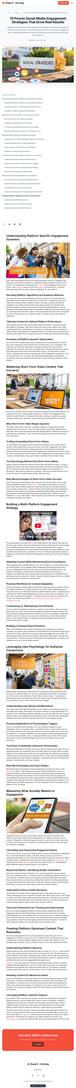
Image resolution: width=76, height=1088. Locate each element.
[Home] (9, 13)
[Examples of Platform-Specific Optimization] (5, 338)
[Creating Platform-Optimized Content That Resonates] (5, 927)
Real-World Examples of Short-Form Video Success (22, 131)
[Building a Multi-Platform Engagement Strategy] (5, 503)
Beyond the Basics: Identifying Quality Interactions (22, 184)
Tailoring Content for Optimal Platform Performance (22, 107)
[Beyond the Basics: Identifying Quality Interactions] (5, 869)
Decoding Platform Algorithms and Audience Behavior (23, 103)
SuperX (25, 1014)
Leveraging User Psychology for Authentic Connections (22, 155)
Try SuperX (38, 1044)
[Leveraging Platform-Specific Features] (5, 994)
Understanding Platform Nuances (16, 200)
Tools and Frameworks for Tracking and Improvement (23, 192)
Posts (17, 12)
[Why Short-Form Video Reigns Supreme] (5, 423)
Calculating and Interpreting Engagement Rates (21, 180)
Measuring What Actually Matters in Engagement (19, 175)
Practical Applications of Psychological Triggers (21, 163)
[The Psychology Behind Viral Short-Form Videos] (5, 460)
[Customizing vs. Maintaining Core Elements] (5, 605)
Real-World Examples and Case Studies (18, 171)
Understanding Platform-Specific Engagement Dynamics (22, 99)
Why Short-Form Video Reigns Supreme (18, 119)
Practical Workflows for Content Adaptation (19, 143)
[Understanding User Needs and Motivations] (5, 705)
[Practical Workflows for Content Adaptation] (5, 583)
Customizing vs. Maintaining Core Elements (20, 147)
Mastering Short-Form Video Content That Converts (20, 115)
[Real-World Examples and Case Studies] (5, 765)
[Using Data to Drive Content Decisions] (5, 889)
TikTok (41, 285)
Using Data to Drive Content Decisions (18, 188)
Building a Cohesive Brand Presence (17, 151)
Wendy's (9, 771)
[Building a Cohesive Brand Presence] (5, 625)
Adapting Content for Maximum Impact (18, 204)
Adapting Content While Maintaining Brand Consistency (24, 139)
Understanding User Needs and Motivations (20, 159)
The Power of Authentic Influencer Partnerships (21, 167)
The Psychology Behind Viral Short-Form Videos (21, 127)
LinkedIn (9, 963)
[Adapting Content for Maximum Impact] (5, 974)
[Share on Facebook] (15, 224)
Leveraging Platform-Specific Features (18, 208)
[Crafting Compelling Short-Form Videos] (5, 441)
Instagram (19, 287)
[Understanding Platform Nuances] (5, 947)
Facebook (41, 287)
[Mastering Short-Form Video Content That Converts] (5, 365)
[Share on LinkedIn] (20, 224)
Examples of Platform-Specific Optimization (19, 111)
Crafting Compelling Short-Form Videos (18, 123)
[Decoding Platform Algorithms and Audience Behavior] (5, 294)
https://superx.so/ (12, 1019)
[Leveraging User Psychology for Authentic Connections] (5, 645)
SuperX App (63, 3)
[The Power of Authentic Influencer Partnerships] (5, 745)
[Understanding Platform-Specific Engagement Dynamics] (5, 234)
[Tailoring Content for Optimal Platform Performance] (5, 321)
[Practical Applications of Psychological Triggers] (5, 723)
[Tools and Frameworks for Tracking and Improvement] (5, 907)
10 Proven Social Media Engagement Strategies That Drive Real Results (45, 12)
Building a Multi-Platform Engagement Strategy (19, 135)
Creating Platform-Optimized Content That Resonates (21, 196)
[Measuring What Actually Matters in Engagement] (5, 790)
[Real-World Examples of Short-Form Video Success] (5, 478)
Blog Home (38, 1070)
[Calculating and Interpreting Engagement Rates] (5, 849)
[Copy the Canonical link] (4, 224)
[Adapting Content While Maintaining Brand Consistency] (5, 561)
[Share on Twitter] (9, 224)
